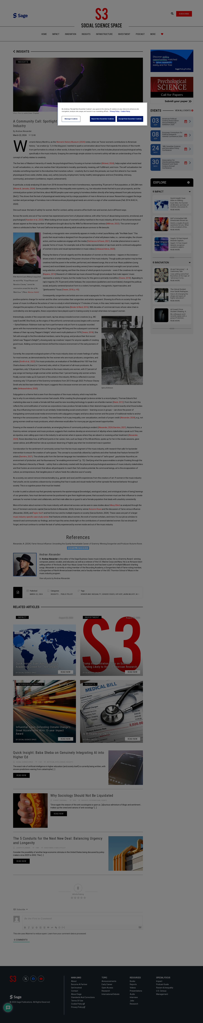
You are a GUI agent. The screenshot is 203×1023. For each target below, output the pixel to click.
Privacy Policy (115, 111)
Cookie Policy (125, 111)
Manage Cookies (71, 119)
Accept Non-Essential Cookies (130, 119)
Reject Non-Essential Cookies (102, 119)
